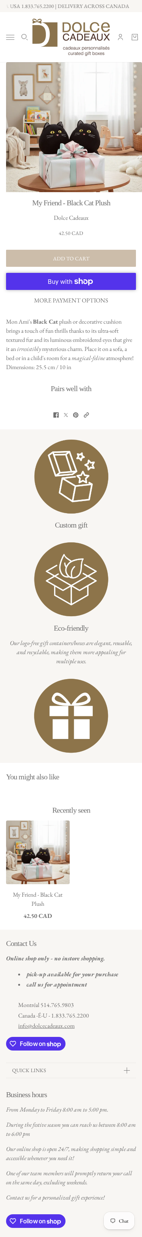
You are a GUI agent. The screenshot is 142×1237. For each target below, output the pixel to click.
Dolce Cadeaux (71, 218)
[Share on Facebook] (56, 415)
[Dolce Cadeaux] (71, 37)
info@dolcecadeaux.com (46, 1026)
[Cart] (135, 37)
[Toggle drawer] (10, 37)
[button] (86, 415)
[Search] (24, 37)
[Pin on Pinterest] (76, 415)
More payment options (71, 300)
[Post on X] (65, 415)
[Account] (120, 37)
